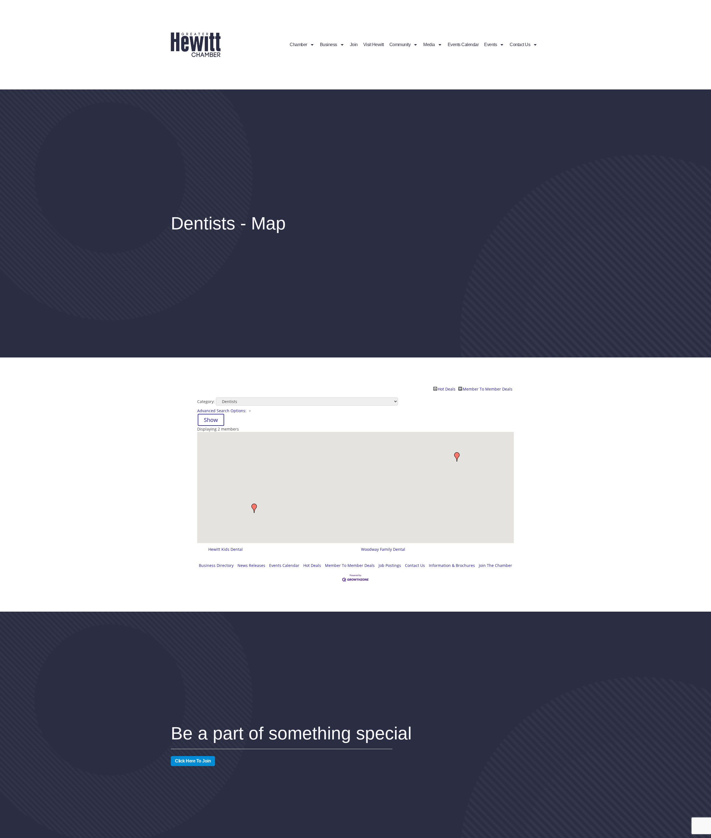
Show (211, 420)
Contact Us (520, 44)
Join (354, 44)
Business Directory (216, 565)
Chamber (298, 44)
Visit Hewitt (373, 44)
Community (400, 44)
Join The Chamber (495, 565)
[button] (457, 457)
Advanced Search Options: (221, 410)
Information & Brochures (452, 565)
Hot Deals (446, 389)
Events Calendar (463, 44)
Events (490, 44)
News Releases (251, 565)
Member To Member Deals (487, 389)
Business (328, 44)
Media (429, 44)
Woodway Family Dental (383, 549)
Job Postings (390, 565)
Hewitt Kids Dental (225, 549)
